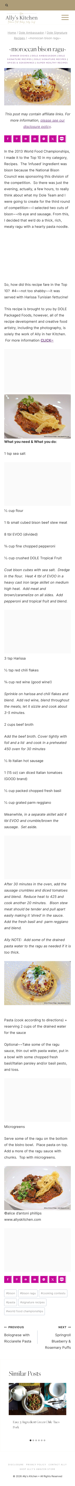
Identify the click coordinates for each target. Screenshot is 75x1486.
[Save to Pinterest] (17, 138)
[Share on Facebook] (8, 138)
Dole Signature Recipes (50, 59)
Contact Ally (57, 1464)
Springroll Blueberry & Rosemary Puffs (58, 1337)
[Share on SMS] (62, 138)
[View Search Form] (6, 5)
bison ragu (28, 1293)
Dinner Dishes (19, 56)
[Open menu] (65, 17)
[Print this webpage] (35, 138)
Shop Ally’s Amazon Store (37, 1469)
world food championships (24, 1311)
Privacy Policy (36, 1464)
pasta (10, 1302)
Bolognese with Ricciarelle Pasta (17, 1334)
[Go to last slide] (12, 1410)
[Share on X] (53, 138)
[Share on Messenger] (44, 138)
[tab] (30, 1440)
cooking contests (53, 1293)
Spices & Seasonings (21, 62)
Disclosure (16, 1464)
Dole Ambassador (44, 56)
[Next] (62, 1410)
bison (10, 1293)
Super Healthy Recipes (52, 62)
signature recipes (32, 1302)
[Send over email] (26, 138)
